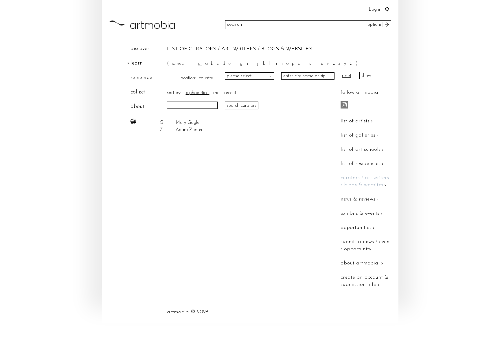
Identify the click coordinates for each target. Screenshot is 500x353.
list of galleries (358, 135)
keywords (209, 24)
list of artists (355, 121)
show (366, 75)
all (200, 63)
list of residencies (360, 163)
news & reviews (358, 199)
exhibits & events (360, 213)
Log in (375, 9)
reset (346, 75)
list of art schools (360, 149)
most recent (224, 93)
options (374, 24)
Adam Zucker (189, 130)
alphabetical (197, 93)
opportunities (356, 227)
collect (137, 92)
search (387, 24)
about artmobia (360, 263)
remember (142, 77)
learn (136, 63)
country (204, 78)
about (137, 106)
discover (139, 49)
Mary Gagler (188, 122)
